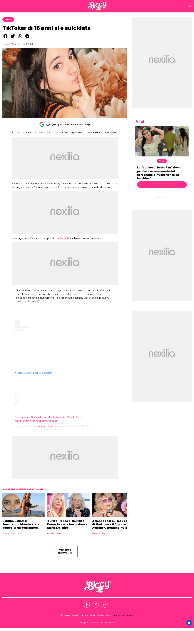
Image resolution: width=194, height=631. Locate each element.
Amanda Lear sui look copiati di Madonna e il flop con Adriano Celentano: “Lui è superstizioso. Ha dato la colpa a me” (113, 524)
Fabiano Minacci (10, 44)
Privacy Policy (88, 615)
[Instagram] (103, 603)
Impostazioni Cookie (123, 615)
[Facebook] (85, 603)
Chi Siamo (65, 615)
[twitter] (13, 38)
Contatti (75, 615)
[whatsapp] (20, 38)
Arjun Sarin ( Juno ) (46, 426)
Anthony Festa (100, 533)
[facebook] (5, 38)
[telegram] (27, 38)
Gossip (8, 19)
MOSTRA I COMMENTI (65, 552)
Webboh (64, 238)
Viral (161, 161)
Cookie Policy (104, 615)
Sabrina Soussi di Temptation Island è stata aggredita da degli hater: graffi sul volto (20, 524)
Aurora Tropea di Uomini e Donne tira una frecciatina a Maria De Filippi (67, 524)
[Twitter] (94, 603)
